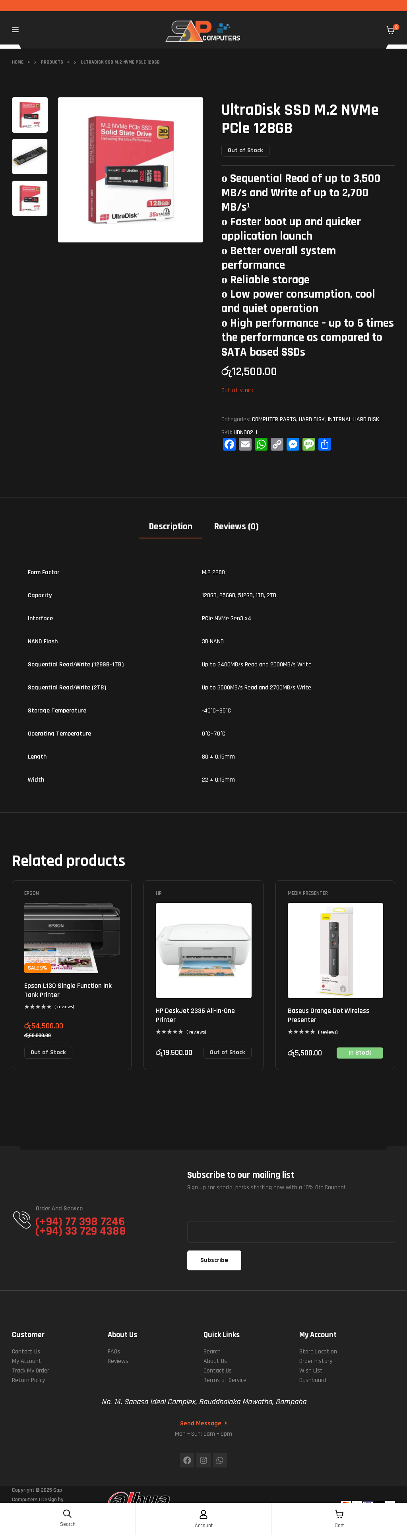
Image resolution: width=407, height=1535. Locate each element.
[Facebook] (187, 1460)
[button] (190, 109)
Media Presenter (308, 893)
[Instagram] (203, 1460)
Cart (339, 1525)
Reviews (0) (236, 526)
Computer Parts (274, 419)
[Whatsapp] (220, 1460)
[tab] (170, 529)
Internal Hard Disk (353, 419)
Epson (31, 893)
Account (204, 1525)
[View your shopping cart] (390, 30)
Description (170, 526)
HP (159, 893)
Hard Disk (312, 419)
